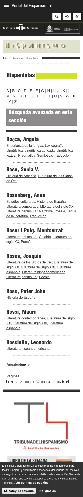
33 (43, 381)
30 (27, 381)
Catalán (45, 236)
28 (16, 381)
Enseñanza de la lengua (24, 145)
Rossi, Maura (21, 312)
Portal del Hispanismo (31, 6)
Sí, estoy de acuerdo (19, 491)
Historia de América (21, 175)
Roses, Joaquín (23, 256)
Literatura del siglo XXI (38, 267)
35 (54, 381)
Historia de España (51, 201)
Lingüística (14, 150)
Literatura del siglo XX (57, 206)
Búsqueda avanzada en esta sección (40, 117)
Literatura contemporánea (25, 318)
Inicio (5, 58)
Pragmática (26, 155)
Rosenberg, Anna (25, 196)
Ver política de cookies (32, 482)
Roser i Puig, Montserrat (34, 231)
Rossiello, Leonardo (29, 343)
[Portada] (41, 46)
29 (22, 381)
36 (59, 381)
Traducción (62, 155)
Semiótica (44, 155)
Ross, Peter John (25, 292)
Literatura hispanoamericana (43, 271)
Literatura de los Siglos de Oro (39, 178)
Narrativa (46, 211)
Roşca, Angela (22, 140)
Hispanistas (17, 58)
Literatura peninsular (21, 211)
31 (32, 381)
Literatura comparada (22, 206)
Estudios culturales (20, 201)
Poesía (59, 211)
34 (48, 381)
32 (38, 381)
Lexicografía (54, 145)
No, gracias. (48, 491)
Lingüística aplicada (39, 150)
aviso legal (53, 478)
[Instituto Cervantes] (20, 26)
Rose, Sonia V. (22, 170)
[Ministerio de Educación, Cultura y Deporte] (62, 28)
